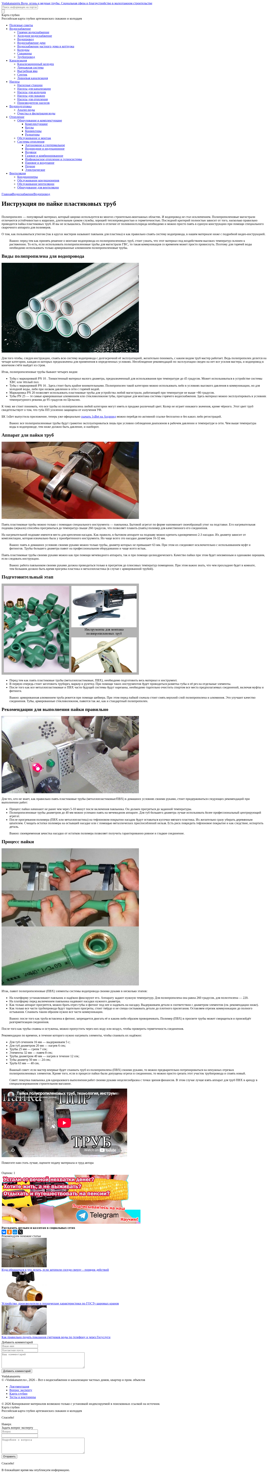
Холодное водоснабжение (34, 35)
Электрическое (35, 169)
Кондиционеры (27, 177)
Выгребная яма (27, 71)
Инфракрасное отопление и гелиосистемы (53, 159)
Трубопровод (26, 57)
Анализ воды (26, 110)
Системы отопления (30, 141)
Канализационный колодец (35, 64)
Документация (19, 1386)
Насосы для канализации (34, 88)
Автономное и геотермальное (45, 145)
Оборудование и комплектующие (39, 120)
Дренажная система (30, 67)
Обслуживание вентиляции (35, 184)
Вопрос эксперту (20, 1390)
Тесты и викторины (22, 1397)
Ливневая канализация (32, 78)
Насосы (14, 81)
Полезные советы (21, 25)
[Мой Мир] (15, 1232)
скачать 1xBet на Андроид (98, 416)
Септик (22, 74)
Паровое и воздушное (39, 162)
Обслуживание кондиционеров (38, 180)
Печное (30, 166)
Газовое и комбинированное (44, 155)
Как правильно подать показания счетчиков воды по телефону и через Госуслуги (56, 1337)
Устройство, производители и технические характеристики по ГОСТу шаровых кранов (60, 1303)
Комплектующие (36, 124)
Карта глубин (18, 1393)
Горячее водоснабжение (33, 32)
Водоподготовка (20, 106)
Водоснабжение (20, 28)
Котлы (29, 127)
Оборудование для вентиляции (38, 187)
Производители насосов (33, 102)
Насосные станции (30, 85)
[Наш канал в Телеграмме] (71, 1222)
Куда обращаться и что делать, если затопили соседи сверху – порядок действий (55, 1269)
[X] (20, 1232)
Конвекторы (33, 131)
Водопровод (25, 39)
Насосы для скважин (31, 95)
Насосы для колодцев (31, 92)
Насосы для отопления (32, 99)
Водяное (30, 152)
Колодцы (23, 50)
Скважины (24, 53)
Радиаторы (32, 134)
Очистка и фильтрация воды (36, 113)
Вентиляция (17, 173)
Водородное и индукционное (45, 148)
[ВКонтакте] (4, 1232)
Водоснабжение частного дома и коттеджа (45, 46)
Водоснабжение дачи (31, 42)
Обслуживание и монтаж (34, 138)
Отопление (16, 117)
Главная (7, 194)
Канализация (18, 60)
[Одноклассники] (9, 1232)
